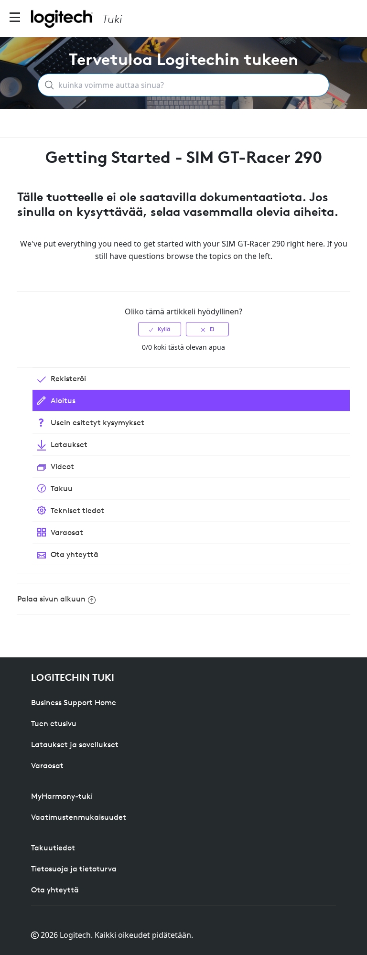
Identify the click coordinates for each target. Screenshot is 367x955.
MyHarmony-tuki (62, 796)
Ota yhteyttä (55, 889)
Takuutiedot (53, 847)
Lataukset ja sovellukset (75, 744)
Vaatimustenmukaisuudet (78, 817)
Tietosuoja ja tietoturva (74, 868)
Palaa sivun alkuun (51, 598)
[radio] (159, 329)
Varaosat (47, 765)
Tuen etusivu (53, 723)
